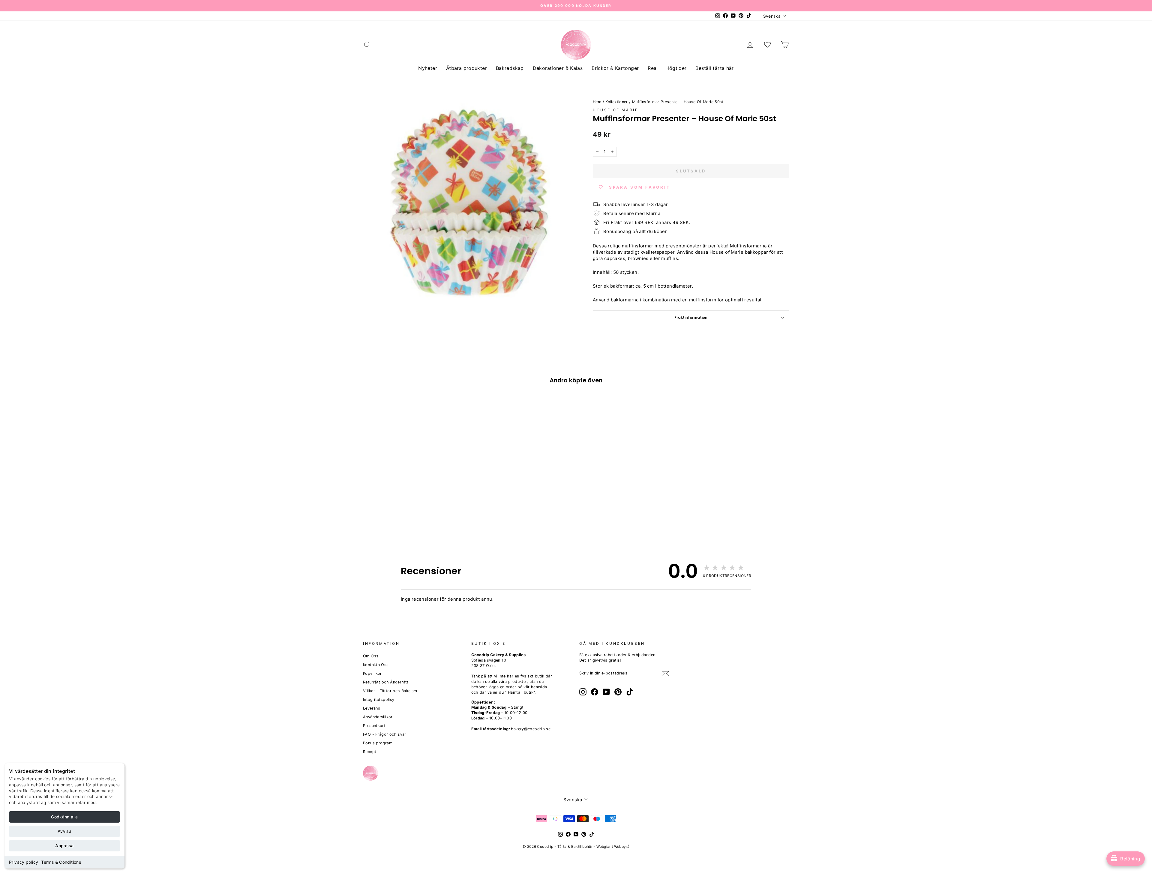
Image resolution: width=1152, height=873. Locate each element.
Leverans (371, 708)
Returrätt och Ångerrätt (386, 682)
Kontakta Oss (376, 664)
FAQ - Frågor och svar (384, 734)
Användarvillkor (378, 717)
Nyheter (427, 68)
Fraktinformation (690, 317)
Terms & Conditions (61, 862)
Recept (369, 751)
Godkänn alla (64, 816)
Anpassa (64, 845)
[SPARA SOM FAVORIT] (370, 492)
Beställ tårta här (714, 68)
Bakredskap (510, 68)
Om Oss (370, 656)
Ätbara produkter (466, 68)
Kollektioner (616, 102)
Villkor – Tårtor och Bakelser (390, 691)
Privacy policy (23, 862)
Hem (597, 102)
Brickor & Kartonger (615, 68)
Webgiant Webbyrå (612, 846)
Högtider (675, 68)
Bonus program (377, 743)
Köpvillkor (372, 673)
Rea (652, 68)
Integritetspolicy (378, 699)
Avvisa (64, 831)
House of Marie (615, 110)
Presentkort (374, 725)
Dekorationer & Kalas (558, 68)
